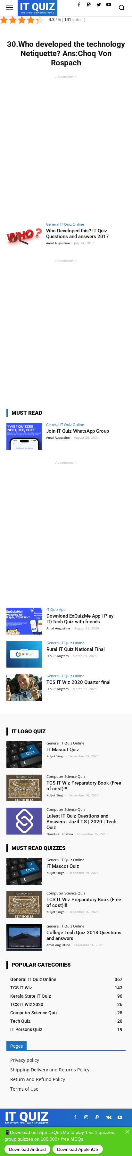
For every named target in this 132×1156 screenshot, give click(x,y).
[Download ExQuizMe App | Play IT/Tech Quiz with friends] (24, 621)
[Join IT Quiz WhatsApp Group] (24, 436)
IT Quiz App (56, 609)
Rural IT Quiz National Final (75, 649)
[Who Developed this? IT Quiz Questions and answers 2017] (24, 235)
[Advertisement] (66, 146)
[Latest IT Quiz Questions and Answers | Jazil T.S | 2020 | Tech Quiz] (24, 821)
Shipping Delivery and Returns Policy (49, 1070)
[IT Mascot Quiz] (24, 754)
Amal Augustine (58, 243)
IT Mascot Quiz (62, 750)
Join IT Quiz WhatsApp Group (77, 431)
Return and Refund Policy (37, 1079)
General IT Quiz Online (65, 224)
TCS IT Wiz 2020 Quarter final (78, 682)
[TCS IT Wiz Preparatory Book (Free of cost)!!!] (24, 788)
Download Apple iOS (77, 1149)
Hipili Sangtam (57, 655)
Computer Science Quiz (65, 776)
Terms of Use (24, 1089)
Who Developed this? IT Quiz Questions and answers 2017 (77, 233)
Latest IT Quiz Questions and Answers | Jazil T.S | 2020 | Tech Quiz (81, 821)
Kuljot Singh (55, 756)
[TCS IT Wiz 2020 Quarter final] (24, 687)
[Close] (127, 1131)
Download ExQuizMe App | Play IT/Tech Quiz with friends (79, 619)
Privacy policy (24, 1060)
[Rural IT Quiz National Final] (24, 654)
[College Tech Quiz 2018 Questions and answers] (24, 937)
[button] (121, 8)
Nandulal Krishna (59, 834)
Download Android (27, 1149)
